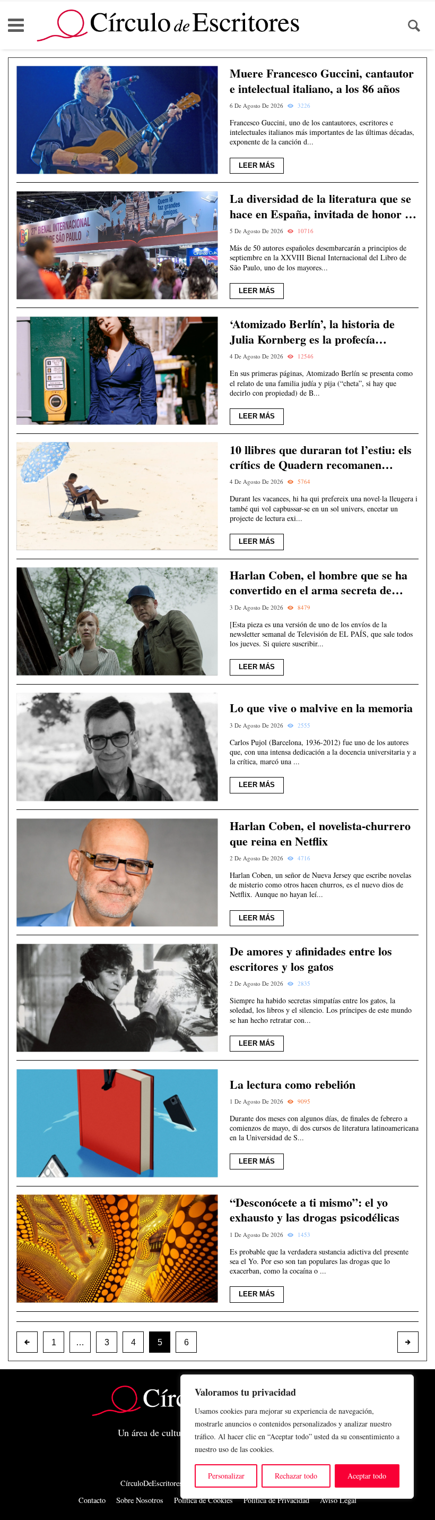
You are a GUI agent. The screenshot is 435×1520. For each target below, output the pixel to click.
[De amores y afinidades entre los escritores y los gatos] (117, 998)
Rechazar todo (296, 1476)
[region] (297, 1436)
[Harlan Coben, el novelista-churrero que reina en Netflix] (117, 872)
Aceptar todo (366, 1476)
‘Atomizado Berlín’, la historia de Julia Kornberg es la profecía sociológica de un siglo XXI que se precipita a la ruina (315, 332)
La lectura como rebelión (292, 1084)
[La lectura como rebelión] (117, 1123)
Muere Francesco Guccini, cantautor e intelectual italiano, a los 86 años (322, 81)
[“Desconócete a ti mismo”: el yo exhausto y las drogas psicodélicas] (117, 1249)
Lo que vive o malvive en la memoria (321, 708)
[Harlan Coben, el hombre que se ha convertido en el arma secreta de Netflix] (117, 622)
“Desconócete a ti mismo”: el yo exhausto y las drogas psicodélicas (314, 1210)
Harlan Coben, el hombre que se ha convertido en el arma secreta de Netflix (318, 583)
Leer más (257, 165)
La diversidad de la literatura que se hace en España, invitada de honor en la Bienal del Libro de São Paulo (323, 206)
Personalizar (226, 1476)
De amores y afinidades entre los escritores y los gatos (311, 959)
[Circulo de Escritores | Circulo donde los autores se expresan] (168, 25)
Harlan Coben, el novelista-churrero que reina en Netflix (320, 833)
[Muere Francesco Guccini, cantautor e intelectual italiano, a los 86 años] (117, 120)
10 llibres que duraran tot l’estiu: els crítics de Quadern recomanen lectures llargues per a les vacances (321, 457)
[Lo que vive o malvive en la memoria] (117, 747)
